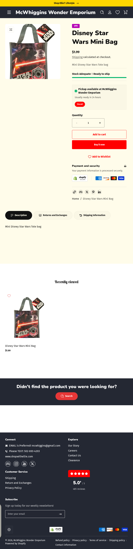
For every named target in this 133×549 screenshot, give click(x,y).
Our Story (73, 445)
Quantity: (77, 115)
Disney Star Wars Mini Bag (98, 198)
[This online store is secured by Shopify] (80, 178)
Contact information (65, 544)
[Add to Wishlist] (9, 296)
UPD (76, 26)
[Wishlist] (117, 12)
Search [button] (69, 396)
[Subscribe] (60, 514)
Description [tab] (21, 215)
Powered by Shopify (15, 543)
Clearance (74, 460)
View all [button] (80, 104)
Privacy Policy (13, 487)
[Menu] (9, 12)
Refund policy (62, 540)
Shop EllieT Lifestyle (64, 3)
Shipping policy (117, 540)
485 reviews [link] (79, 489)
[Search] (102, 12)
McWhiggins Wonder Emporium (29, 540)
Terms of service (97, 540)
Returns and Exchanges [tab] (55, 215)
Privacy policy (79, 540)
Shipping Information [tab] (94, 215)
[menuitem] (98, 445)
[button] (102, 12)
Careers (72, 450)
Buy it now (99, 144)
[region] (66, 3)
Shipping (77, 57)
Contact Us (74, 455)
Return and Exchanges (18, 482)
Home (75, 198)
